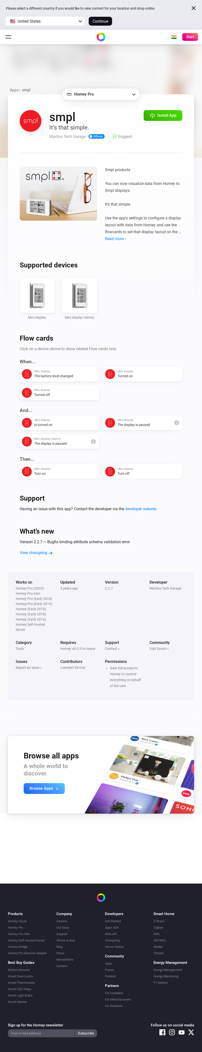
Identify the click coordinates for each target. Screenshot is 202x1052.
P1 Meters (160, 983)
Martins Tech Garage (165, 588)
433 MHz (159, 940)
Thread (158, 953)
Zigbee (158, 927)
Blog (59, 947)
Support (61, 934)
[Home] (101, 37)
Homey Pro (15, 927)
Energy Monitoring (165, 976)
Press (60, 953)
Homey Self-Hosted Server (26, 940)
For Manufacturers (118, 999)
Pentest (110, 976)
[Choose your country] (173, 37)
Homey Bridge (17, 947)
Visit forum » (159, 649)
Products (15, 914)
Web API (111, 934)
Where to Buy (65, 940)
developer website (140, 509)
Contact (61, 966)
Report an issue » (29, 668)
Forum (109, 970)
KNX (156, 934)
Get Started (113, 921)
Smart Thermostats (21, 983)
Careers (61, 921)
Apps (14, 90)
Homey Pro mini (19, 934)
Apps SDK (112, 927)
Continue (100, 21)
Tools (20, 649)
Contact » (112, 649)
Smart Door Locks (20, 976)
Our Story (62, 927)
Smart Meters (17, 1002)
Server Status (114, 947)
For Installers (114, 993)
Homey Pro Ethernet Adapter (27, 953)
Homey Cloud (17, 921)
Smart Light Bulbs (20, 995)
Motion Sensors (19, 970)
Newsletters (64, 959)
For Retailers (113, 1006)
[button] (45, 21)
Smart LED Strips (20, 989)
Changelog (112, 940)
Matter (158, 947)
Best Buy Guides (21, 962)
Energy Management (167, 970)
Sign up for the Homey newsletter (35, 1025)
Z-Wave (158, 921)
